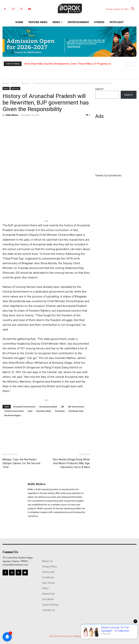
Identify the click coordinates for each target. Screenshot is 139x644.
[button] (133, 9)
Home (6, 83)
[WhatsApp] (31, 123)
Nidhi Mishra (12, 115)
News (15, 83)
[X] (21, 9)
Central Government (14, 411)
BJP (62, 406)
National (25, 83)
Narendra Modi (43, 411)
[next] (133, 64)
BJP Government (76, 406)
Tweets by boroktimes (108, 175)
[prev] (127, 64)
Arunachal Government (24, 406)
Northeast (60, 411)
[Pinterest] (22, 123)
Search (99, 89)
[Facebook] (5, 9)
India (30, 411)
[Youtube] (29, 9)
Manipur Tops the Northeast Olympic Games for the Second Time (21, 463)
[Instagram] (13, 9)
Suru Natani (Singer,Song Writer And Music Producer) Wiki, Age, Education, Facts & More (71, 463)
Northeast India (76, 411)
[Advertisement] (115, 148)
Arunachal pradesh (48, 406)
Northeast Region (12, 415)
